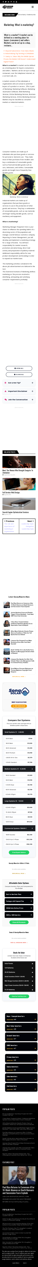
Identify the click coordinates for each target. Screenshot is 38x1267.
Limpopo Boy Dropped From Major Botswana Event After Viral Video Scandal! (19, 1143)
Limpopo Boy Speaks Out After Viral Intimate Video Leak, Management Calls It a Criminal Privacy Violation (18, 1149)
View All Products (18, 922)
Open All (20, 368)
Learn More (15, 1263)
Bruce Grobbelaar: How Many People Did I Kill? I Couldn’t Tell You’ (17, 1114)
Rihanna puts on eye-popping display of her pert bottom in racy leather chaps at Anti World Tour (18, 1224)
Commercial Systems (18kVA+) (16, 828)
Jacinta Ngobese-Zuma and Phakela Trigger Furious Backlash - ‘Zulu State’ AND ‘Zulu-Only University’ (19, 1128)
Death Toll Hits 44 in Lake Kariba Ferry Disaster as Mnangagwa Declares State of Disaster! (18, 1139)
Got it (24, 1263)
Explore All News (18, 676)
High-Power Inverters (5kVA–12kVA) (17, 985)
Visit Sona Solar (20, 706)
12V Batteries (9, 968)
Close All (20, 374)
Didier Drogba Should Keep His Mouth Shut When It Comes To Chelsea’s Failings (19, 1219)
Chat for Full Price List (19, 996)
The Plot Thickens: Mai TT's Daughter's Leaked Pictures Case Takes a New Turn (17, 1228)
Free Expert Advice (19, 852)
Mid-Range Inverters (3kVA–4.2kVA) (17, 981)
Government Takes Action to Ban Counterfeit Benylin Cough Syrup (17, 1233)
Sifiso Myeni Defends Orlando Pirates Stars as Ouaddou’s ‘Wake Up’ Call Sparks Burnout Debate (18, 1123)
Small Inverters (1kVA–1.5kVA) (15, 976)
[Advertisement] (19, 127)
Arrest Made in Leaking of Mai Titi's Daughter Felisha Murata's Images (17, 1238)
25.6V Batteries (10, 972)
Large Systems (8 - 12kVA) (14, 801)
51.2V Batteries (10, 989)
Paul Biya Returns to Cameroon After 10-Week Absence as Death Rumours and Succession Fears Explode (18, 1134)
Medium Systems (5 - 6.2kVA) (15, 769)
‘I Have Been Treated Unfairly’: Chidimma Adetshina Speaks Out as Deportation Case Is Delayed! (19, 1119)
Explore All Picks (18, 873)
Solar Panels (9, 963)
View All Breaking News (18, 942)
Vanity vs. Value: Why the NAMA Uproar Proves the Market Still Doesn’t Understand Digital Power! (19, 59)
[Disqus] (19, 564)
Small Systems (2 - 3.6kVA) (14, 732)
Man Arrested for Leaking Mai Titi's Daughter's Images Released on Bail (17, 1242)
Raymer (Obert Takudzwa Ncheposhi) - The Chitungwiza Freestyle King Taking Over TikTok (17, 1154)
